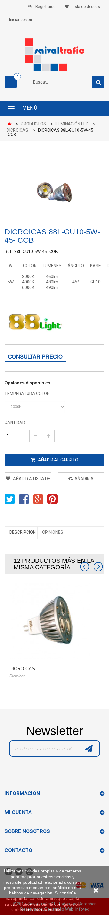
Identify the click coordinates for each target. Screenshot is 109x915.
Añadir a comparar (81, 480)
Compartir (24, 499)
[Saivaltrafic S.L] (54, 54)
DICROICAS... (23, 668)
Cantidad (15, 422)
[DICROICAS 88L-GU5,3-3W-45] (50, 621)
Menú (29, 108)
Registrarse (45, 6)
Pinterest (52, 499)
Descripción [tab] (22, 532)
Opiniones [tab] (52, 532)
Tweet (10, 499)
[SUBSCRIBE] (88, 750)
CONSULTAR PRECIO (35, 357)
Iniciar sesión (20, 19)
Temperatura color (28, 393)
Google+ (38, 499)
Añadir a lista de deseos (31, 480)
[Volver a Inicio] (11, 124)
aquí (68, 909)
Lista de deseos (86, 6)
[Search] (98, 82)
